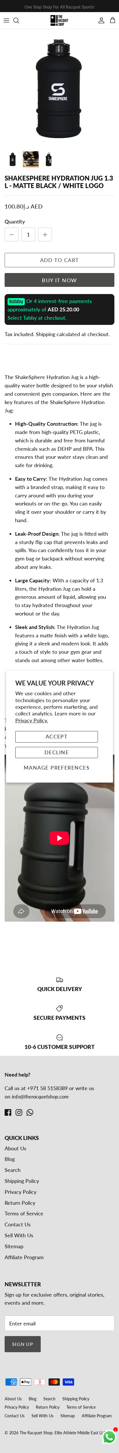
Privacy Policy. (31, 720)
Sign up (22, 1344)
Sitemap (14, 1246)
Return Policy (20, 1203)
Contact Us (18, 1224)
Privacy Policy (20, 1192)
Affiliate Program (24, 1257)
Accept (57, 736)
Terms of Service (24, 1213)
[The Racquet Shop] (59, 20)
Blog (10, 1159)
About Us (15, 1148)
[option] (59, 88)
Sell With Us (19, 1235)
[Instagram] (19, 1112)
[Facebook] (8, 1112)
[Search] (19, 20)
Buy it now (59, 280)
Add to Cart (59, 260)
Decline (56, 752)
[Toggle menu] (6, 20)
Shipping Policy (22, 1181)
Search (13, 1170)
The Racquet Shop (36, 1432)
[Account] (100, 20)
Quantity (15, 221)
